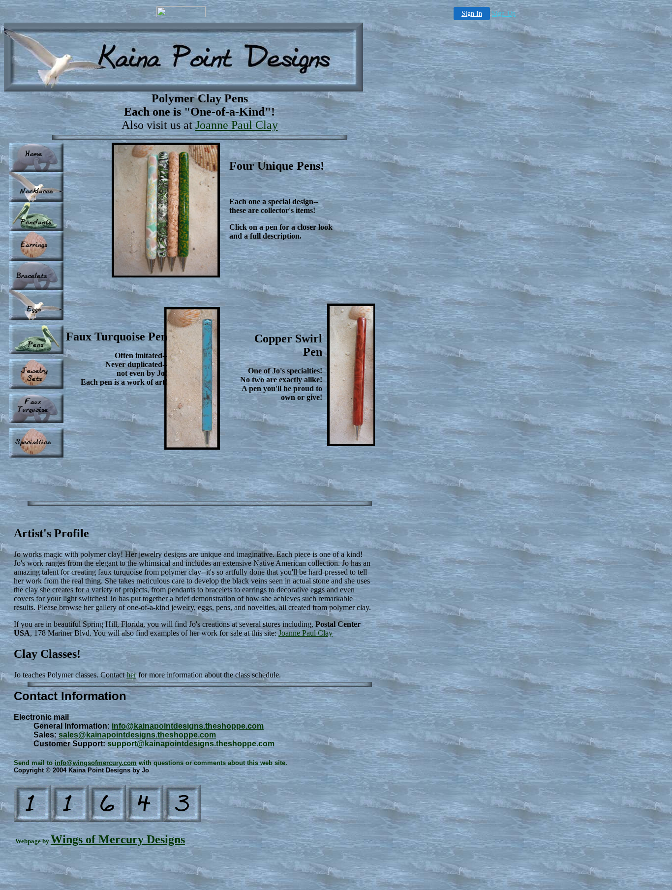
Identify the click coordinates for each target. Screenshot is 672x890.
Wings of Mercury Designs (118, 839)
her (131, 675)
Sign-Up (504, 13)
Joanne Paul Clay (236, 125)
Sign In (471, 13)
